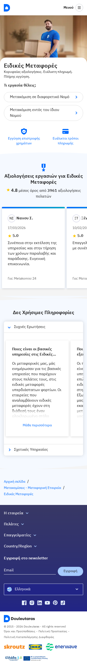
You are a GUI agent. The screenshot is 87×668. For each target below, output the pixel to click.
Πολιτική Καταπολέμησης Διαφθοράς (29, 637)
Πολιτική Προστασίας (52, 631)
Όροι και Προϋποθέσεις (19, 631)
